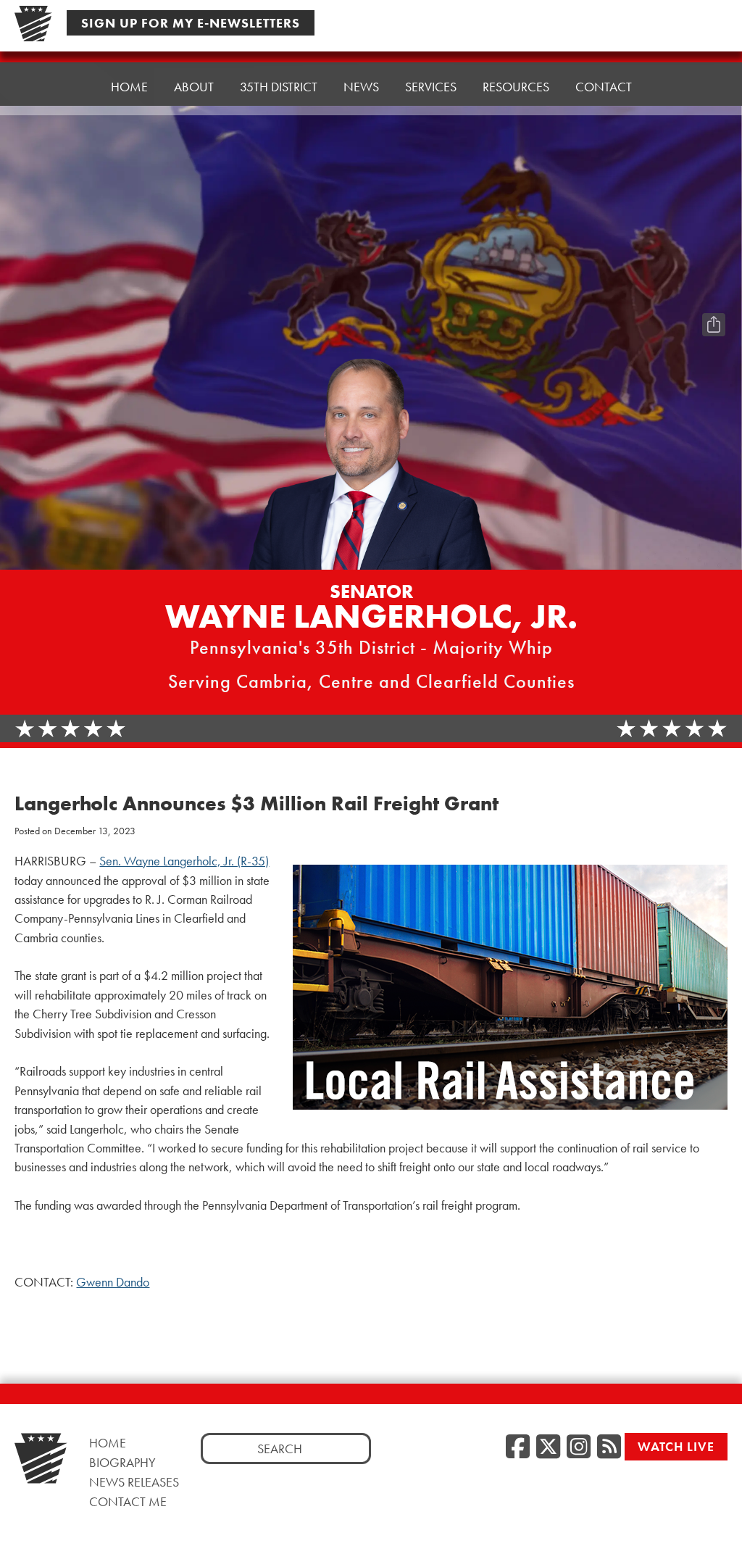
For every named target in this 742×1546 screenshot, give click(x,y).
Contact (603, 86)
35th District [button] (278, 86)
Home (129, 86)
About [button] (194, 86)
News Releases (134, 1482)
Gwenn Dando (112, 1282)
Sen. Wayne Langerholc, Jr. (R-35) (184, 861)
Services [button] (431, 86)
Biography (122, 1462)
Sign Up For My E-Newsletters (190, 22)
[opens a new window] (713, 296)
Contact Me (128, 1501)
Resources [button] (516, 86)
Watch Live (676, 1446)
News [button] (361, 86)
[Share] (713, 324)
